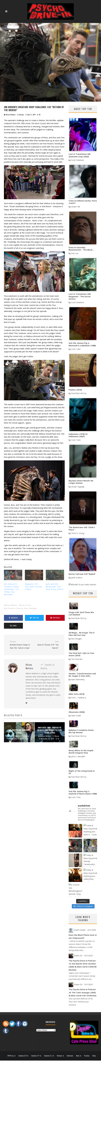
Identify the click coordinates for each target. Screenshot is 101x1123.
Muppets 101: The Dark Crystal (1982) (33, 586)
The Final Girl (76, 659)
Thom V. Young (77, 533)
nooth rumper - (85, 930)
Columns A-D (22, 1056)
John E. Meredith (78, 756)
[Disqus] (34, 787)
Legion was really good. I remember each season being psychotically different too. (82, 976)
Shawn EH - (83, 955)
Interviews (70, 1056)
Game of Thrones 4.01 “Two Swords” (48, 644)
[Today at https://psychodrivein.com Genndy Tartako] (90, 860)
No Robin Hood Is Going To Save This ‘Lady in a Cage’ (20, 644)
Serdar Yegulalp (77, 486)
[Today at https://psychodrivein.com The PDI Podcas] (75, 830)
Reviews (21, 115)
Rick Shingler (76, 638)
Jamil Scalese (76, 577)
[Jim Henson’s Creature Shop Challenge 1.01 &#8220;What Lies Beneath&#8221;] (13, 575)
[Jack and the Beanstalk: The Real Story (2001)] (55, 575)
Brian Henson (25, 605)
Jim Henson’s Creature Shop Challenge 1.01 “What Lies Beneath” (11, 589)
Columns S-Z (48, 1056)
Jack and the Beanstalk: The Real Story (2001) (55, 586)
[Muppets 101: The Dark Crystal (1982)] (34, 575)
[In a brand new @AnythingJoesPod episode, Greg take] (75, 890)
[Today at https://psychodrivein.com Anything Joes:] (90, 830)
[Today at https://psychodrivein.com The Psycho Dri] (75, 845)
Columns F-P (35, 1056)
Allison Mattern (11, 115)
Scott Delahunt (77, 160)
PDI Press (10, 1056)
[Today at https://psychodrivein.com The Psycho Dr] (75, 860)
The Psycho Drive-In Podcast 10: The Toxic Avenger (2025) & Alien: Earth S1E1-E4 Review (82, 992)
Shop (94, 1056)
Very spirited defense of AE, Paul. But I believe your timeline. (81, 1001)
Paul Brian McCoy (78, 393)
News (77, 1056)
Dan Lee (74, 253)
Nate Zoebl (76, 715)
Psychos (86, 1056)
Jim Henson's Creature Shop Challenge (21, 608)
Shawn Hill (75, 206)
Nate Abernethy (78, 679)
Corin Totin (76, 349)
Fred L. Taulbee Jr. (78, 697)
